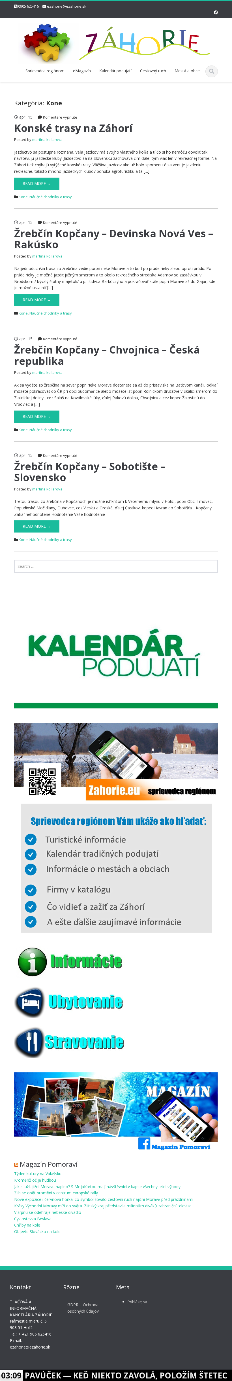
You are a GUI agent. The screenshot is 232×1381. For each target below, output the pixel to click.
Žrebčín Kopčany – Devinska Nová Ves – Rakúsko (113, 239)
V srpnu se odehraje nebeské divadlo (47, 1212)
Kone (23, 196)
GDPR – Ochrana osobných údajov (83, 1308)
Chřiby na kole (27, 1225)
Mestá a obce (187, 70)
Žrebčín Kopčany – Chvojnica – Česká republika (107, 355)
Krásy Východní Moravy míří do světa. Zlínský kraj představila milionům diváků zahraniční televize (103, 1205)
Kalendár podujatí (115, 70)
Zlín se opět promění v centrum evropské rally (56, 1192)
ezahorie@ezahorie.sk (66, 6)
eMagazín (82, 70)
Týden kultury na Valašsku (37, 1173)
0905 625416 (28, 6)
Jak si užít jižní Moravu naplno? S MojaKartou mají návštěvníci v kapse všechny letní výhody (97, 1186)
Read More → (37, 183)
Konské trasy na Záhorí (73, 128)
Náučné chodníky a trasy (50, 196)
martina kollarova (47, 139)
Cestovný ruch (153, 70)
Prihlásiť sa (137, 1301)
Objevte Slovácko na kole (37, 1231)
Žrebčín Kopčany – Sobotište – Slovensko (89, 472)
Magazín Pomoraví (49, 1164)
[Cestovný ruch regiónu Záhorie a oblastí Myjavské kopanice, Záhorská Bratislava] (116, 42)
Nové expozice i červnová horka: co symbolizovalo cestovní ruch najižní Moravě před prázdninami (103, 1199)
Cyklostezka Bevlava (32, 1218)
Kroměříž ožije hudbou (35, 1180)
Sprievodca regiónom (45, 70)
